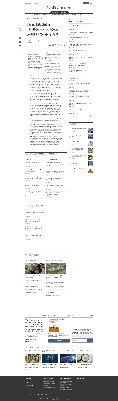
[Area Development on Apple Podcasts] (39, 395)
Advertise (36, 3)
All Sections (91, 15)
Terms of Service (70, 399)
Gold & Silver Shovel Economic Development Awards (66, 382)
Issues (68, 315)
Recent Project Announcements (35, 18)
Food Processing (51, 159)
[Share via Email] (20, 49)
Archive (91, 315)
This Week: (82, 333)
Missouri (47, 59)
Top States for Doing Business (66, 389)
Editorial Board (78, 14)
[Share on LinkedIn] (20, 31)
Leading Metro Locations (65, 387)
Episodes (44, 315)
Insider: (81, 330)
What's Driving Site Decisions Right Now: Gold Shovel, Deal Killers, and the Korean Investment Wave (35, 323)
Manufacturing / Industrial (34, 202)
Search (64, 12)
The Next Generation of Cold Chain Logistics (35, 65)
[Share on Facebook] (20, 38)
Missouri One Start (52, 99)
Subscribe (86, 2)
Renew (91, 3)
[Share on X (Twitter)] (20, 34)
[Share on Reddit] (20, 41)
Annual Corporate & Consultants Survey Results (66, 385)
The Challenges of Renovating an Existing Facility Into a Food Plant (34, 62)
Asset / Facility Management (48, 381)
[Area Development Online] (44, 398)
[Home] (35, 395)
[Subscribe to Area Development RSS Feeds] (31, 395)
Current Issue (30, 385)
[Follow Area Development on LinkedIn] (27, 395)
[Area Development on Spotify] (43, 395)
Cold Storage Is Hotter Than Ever (34, 56)
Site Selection (45, 385)
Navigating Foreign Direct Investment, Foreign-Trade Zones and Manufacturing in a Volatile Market (35, 333)
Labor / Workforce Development (49, 383)
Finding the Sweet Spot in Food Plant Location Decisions (35, 59)
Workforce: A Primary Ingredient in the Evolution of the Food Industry (35, 68)
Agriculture (33, 103)
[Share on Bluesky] (20, 45)
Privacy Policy (63, 399)
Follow (54, 12)
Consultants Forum (30, 3)
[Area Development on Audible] (46, 395)
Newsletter (29, 382)
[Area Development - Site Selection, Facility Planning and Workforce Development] (59, 7)
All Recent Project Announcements (76, 116)
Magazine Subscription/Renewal (32, 379)
